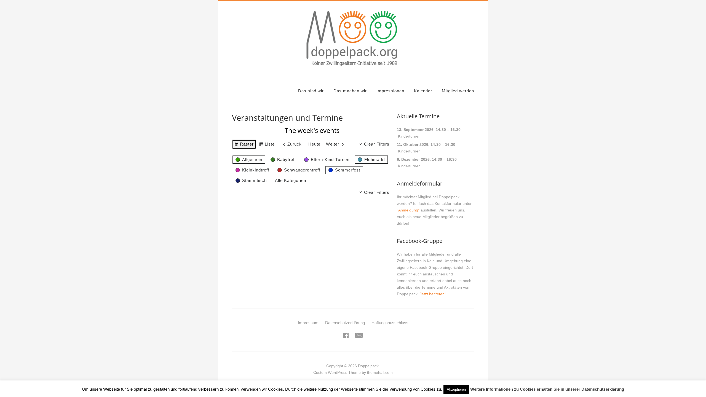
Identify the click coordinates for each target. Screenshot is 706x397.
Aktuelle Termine (418, 116)
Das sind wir (311, 90)
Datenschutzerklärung (345, 322)
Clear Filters (376, 144)
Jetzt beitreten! (433, 294)
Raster (244, 145)
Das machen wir (350, 90)
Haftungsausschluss (389, 322)
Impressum (308, 322)
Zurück (294, 144)
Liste (267, 145)
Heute (314, 144)
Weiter (332, 144)
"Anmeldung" (408, 210)
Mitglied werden (458, 90)
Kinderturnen (409, 136)
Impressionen (390, 90)
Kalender (423, 90)
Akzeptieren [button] (456, 389)
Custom (320, 372)
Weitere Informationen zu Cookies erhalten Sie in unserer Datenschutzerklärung (547, 389)
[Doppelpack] (353, 69)
